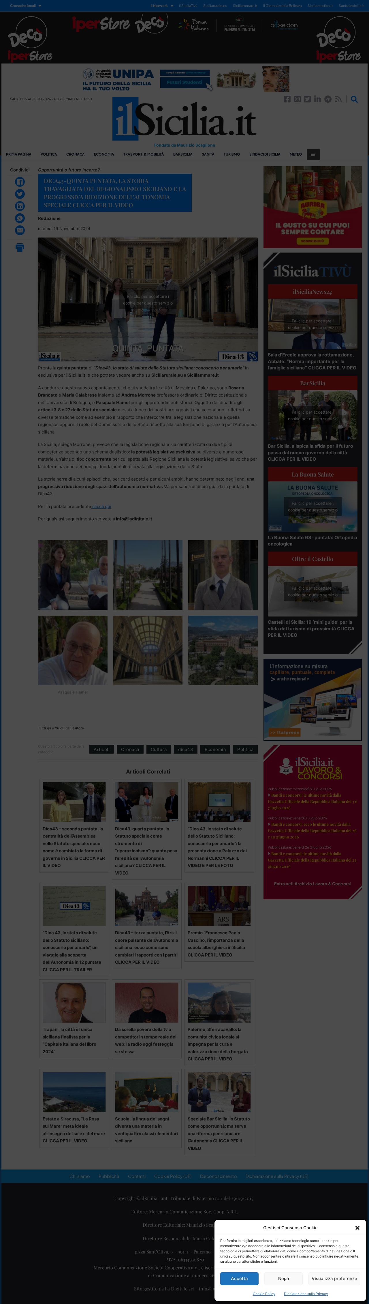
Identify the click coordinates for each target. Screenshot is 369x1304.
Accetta (239, 1278)
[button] (357, 1228)
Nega (283, 1278)
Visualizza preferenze (334, 1278)
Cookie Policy (264, 1294)
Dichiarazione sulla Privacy (306, 1294)
